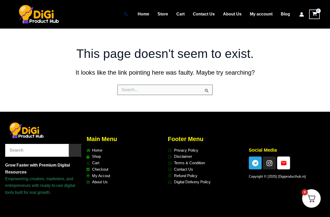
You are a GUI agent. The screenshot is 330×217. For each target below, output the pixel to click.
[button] (126, 14)
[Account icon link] (301, 14)
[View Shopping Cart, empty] (314, 14)
